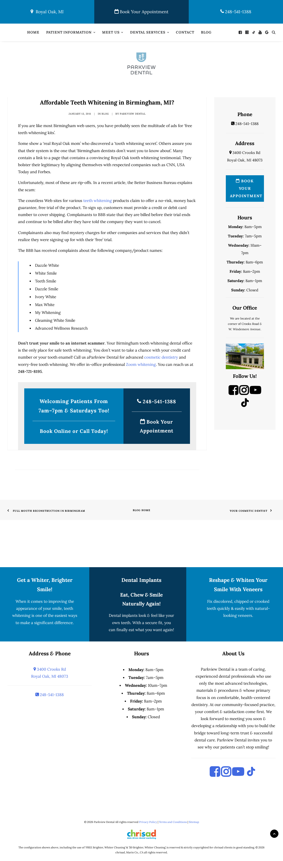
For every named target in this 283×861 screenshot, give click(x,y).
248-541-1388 (237, 11)
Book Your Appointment (143, 11)
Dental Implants (141, 580)
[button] (241, 32)
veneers (245, 615)
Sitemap (194, 822)
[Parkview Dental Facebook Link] (233, 393)
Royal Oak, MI (48, 11)
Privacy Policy (148, 822)
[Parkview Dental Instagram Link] (244, 393)
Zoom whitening (141, 364)
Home (33, 32)
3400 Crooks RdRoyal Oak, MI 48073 (49, 673)
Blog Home (141, 510)
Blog (206, 32)
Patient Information (69, 32)
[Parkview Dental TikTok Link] (244, 406)
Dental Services (147, 32)
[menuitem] (33, 32)
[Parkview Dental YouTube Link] (255, 393)
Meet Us (110, 32)
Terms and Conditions (173, 822)
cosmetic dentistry (161, 357)
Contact (185, 32)
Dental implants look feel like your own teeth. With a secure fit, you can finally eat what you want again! (141, 622)
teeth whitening (97, 200)
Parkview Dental (132, 113)
